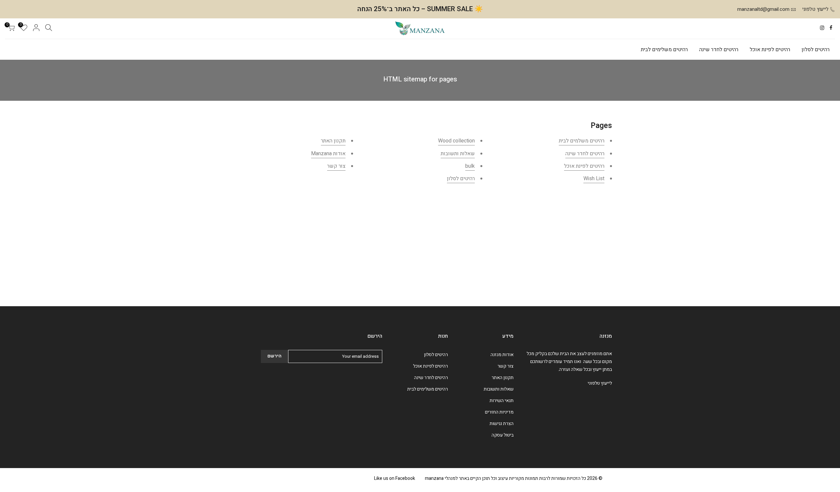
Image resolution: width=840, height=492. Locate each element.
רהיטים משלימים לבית (664, 49)
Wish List (593, 178)
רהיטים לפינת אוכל (770, 49)
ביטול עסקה (503, 435)
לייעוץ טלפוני (815, 9)
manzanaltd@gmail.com (763, 9)
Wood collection (456, 141)
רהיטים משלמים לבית (581, 141)
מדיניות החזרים (499, 412)
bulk (470, 166)
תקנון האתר (333, 141)
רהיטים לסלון (816, 49)
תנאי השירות (502, 400)
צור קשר (336, 166)
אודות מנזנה (502, 354)
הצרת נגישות (502, 423)
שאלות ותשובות (458, 154)
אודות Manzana (328, 154)
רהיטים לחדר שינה (718, 49)
